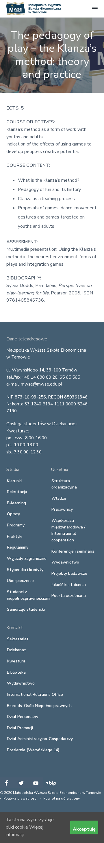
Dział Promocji (20, 728)
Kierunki (14, 481)
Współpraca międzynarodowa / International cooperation (68, 530)
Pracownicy (62, 509)
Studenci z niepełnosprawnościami (28, 595)
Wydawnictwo (65, 562)
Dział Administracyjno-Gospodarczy (40, 739)
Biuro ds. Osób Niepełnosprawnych (39, 705)
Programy (16, 525)
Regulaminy (17, 547)
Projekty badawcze (69, 573)
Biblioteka (16, 672)
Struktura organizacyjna (64, 484)
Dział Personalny (22, 716)
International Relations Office (35, 694)
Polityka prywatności (20, 798)
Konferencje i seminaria (72, 551)
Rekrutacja (17, 492)
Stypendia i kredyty (25, 569)
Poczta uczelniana (68, 595)
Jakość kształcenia (68, 584)
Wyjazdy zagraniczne (27, 558)
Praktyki (14, 536)
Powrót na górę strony (61, 798)
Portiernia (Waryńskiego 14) (33, 750)
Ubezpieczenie (20, 580)
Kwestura (16, 661)
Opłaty (13, 514)
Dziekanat (16, 650)
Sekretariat (18, 639)
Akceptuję (84, 829)
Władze (58, 498)
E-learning (16, 503)
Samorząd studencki (26, 609)
